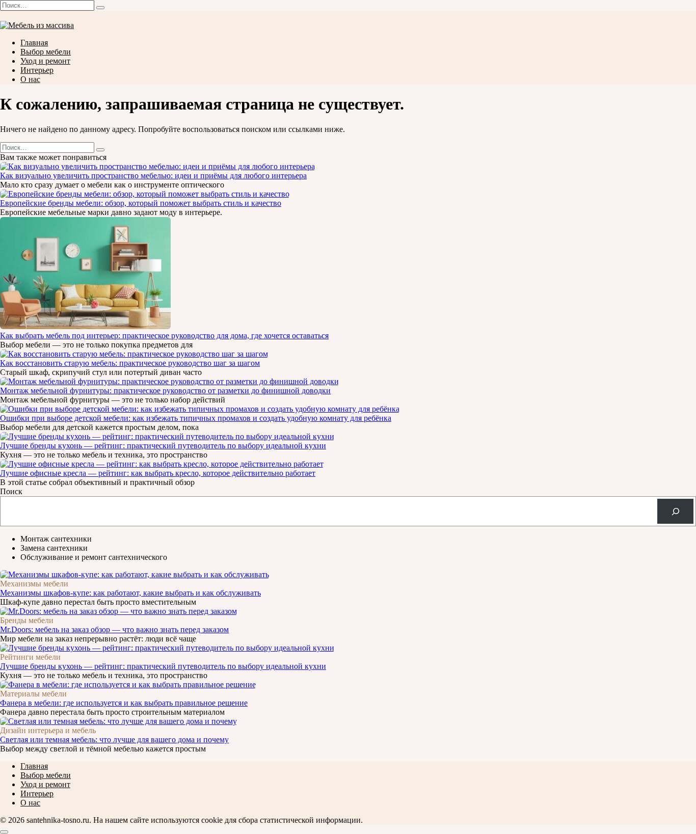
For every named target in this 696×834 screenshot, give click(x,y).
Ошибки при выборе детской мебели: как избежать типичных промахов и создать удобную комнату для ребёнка (195, 418)
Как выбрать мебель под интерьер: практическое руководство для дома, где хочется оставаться (164, 335)
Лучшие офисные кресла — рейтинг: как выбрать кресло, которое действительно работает (157, 473)
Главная (34, 42)
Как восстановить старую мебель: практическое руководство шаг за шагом (130, 363)
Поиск (11, 491)
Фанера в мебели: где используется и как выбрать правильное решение (124, 702)
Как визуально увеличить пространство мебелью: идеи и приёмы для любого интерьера (153, 175)
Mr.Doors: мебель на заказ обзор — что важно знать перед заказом (114, 629)
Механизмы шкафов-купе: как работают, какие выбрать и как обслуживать (130, 592)
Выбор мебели (45, 51)
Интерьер (36, 70)
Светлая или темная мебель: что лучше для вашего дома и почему (114, 739)
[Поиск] (675, 511)
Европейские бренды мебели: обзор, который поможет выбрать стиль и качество (140, 203)
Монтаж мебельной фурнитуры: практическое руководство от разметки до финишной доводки (165, 390)
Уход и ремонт (45, 61)
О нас (30, 79)
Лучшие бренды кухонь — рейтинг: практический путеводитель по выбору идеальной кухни (163, 445)
